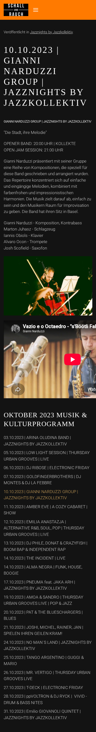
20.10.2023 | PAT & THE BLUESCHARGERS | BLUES (43, 615)
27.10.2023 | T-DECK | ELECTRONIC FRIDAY (43, 687)
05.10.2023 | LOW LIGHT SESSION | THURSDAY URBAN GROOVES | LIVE (47, 455)
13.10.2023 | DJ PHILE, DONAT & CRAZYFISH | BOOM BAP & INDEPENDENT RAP (45, 546)
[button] (35, 10)
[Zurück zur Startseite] (16, 10)
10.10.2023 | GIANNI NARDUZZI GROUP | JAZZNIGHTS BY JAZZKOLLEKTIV (41, 495)
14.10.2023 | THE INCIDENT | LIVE (34, 558)
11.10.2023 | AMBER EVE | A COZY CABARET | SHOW (45, 510)
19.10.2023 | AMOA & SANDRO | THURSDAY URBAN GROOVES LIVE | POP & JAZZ (43, 600)
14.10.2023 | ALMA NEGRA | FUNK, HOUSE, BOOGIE (43, 570)
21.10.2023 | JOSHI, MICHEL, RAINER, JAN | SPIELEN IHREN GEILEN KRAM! (43, 630)
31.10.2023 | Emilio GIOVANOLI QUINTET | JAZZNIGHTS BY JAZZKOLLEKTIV (42, 714)
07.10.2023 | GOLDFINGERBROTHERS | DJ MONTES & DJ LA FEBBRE (42, 479)
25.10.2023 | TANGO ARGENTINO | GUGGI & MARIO (44, 660)
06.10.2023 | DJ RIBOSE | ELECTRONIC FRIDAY (46, 467)
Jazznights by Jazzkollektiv (51, 32)
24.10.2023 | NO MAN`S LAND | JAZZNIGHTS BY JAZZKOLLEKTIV (48, 645)
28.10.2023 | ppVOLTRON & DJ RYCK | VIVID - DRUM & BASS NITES (45, 699)
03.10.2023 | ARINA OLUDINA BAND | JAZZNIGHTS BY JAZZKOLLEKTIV (37, 440)
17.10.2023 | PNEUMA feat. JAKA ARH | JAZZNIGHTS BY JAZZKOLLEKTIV (39, 585)
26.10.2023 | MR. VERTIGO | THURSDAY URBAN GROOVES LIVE (47, 675)
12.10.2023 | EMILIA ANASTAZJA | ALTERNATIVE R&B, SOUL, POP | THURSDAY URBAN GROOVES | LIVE (44, 528)
